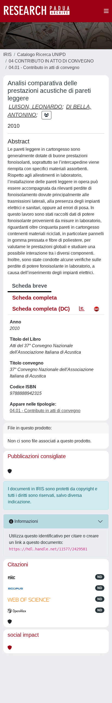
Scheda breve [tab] (29, 286)
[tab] (81, 308)
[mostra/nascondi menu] (106, 11)
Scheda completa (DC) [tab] (41, 309)
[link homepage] (39, 11)
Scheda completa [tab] (34, 298)
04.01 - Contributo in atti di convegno (44, 67)
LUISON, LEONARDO (35, 107)
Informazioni (25, 521)
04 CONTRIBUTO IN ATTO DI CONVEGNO (51, 61)
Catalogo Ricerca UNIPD (41, 54)
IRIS (7, 54)
